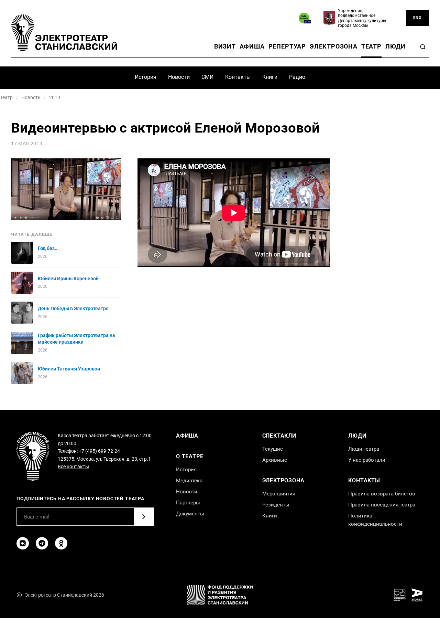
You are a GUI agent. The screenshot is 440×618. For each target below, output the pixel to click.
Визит (225, 46)
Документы (190, 514)
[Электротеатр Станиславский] (64, 32)
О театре (189, 456)
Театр (371, 46)
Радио (297, 77)
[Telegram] (42, 543)
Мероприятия (278, 494)
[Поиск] (423, 47)
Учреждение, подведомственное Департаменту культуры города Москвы (362, 18)
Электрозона (334, 46)
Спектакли (279, 435)
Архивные (274, 460)
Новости (179, 77)
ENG (417, 17)
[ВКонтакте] (22, 543)
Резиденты (275, 505)
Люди (395, 46)
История (145, 77)
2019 (54, 97)
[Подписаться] (143, 516)
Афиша (252, 46)
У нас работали (366, 460)
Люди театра (363, 449)
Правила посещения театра (381, 505)
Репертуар (287, 46)
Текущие (272, 449)
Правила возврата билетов (381, 494)
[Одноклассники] (61, 543)
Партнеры (188, 503)
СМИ (207, 77)
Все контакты (73, 466)
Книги (269, 77)
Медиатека (189, 481)
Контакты (238, 77)
